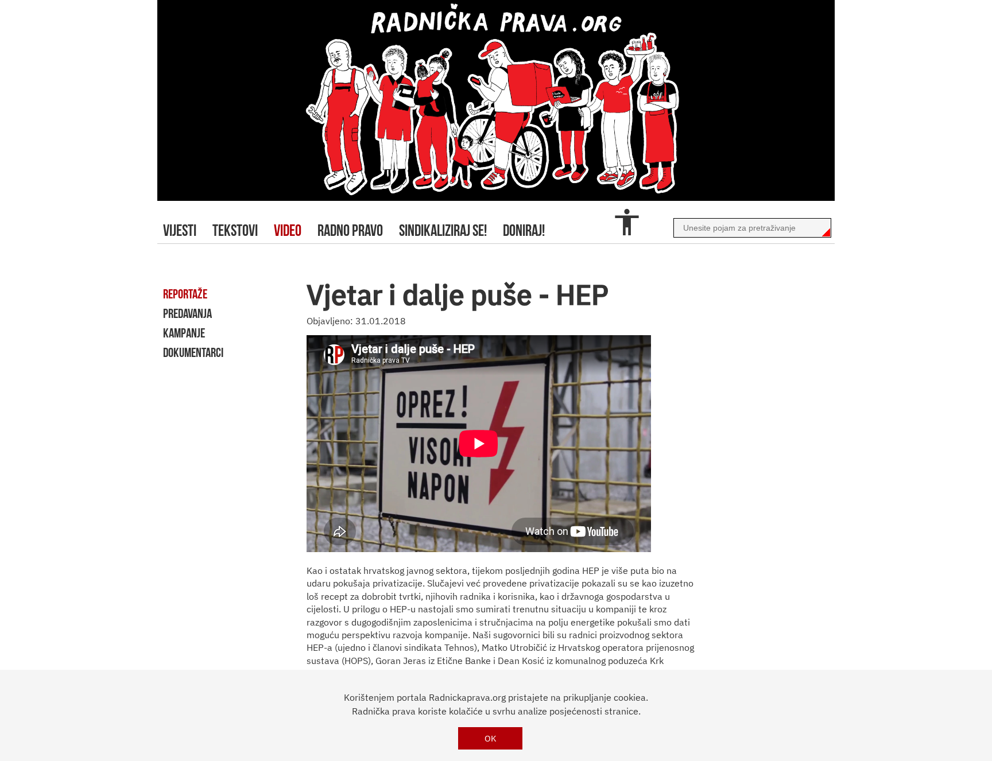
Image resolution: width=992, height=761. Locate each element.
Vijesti (179, 230)
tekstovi (235, 230)
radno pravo (350, 230)
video (287, 230)
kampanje (184, 333)
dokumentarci (193, 352)
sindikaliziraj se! (443, 230)
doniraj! (524, 230)
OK (491, 738)
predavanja (187, 313)
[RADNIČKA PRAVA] (496, 100)
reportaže (185, 294)
